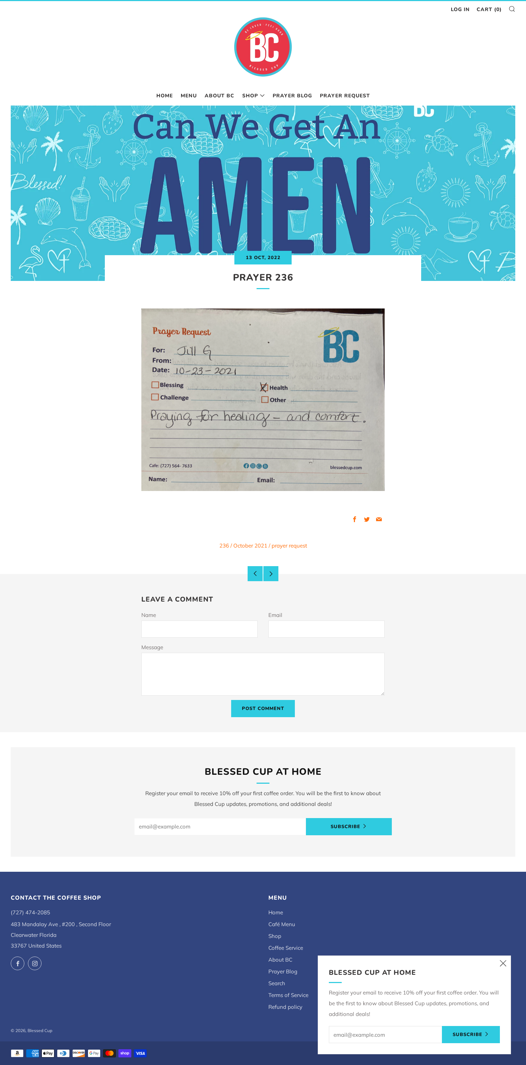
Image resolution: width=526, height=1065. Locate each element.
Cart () (489, 9)
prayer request (289, 545)
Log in (460, 9)
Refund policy (285, 1006)
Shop (250, 95)
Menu (189, 95)
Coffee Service (285, 947)
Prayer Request (345, 95)
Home (164, 95)
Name (148, 615)
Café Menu (281, 924)
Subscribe (345, 826)
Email (275, 615)
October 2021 (250, 545)
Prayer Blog (292, 95)
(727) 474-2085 (30, 912)
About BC (219, 95)
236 (224, 545)
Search (276, 983)
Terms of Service (288, 995)
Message (152, 647)
